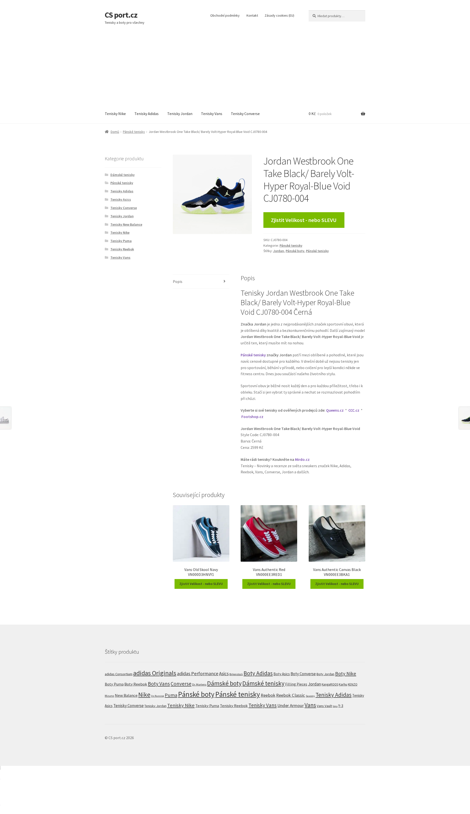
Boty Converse (303, 673)
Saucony (310, 696)
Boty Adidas (258, 673)
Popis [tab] (177, 281)
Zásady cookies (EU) (279, 15)
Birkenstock (236, 674)
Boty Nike (345, 673)
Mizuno (109, 696)
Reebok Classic (290, 695)
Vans (310, 705)
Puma (171, 695)
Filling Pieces (296, 684)
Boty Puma (114, 684)
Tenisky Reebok (122, 249)
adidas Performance (197, 673)
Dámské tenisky (122, 175)
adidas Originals (154, 673)
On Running (157, 696)
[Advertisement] (235, 67)
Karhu (343, 684)
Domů (115, 131)
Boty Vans (159, 683)
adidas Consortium (118, 674)
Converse (181, 683)
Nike (144, 694)
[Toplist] (235, 790)
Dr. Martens (199, 684)
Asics (224, 673)
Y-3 (340, 705)
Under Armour (290, 705)
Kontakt (252, 15)
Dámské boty (224, 683)
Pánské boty (295, 251)
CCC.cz (353, 410)
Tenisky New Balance (126, 224)
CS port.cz (121, 15)
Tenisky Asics (120, 199)
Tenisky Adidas (146, 113)
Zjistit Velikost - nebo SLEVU (304, 220)
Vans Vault (324, 706)
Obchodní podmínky (225, 15)
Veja (335, 706)
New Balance (126, 695)
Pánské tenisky (134, 131)
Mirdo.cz (302, 459)
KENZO (352, 684)
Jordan (278, 251)
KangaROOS (330, 684)
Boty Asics (281, 674)
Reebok (268, 695)
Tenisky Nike (115, 113)
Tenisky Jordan (179, 113)
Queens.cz (335, 410)
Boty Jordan (325, 674)
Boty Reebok (135, 684)
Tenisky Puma (121, 241)
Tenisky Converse (245, 113)
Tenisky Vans (211, 113)
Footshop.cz (252, 416)
